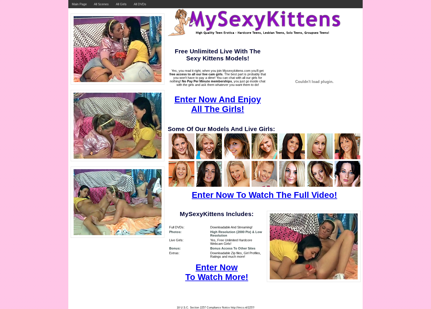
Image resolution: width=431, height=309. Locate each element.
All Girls (121, 4)
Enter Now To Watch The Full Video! (264, 195)
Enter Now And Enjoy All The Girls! (217, 104)
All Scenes (101, 4)
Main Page (79, 4)
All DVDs (140, 4)
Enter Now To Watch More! (216, 272)
